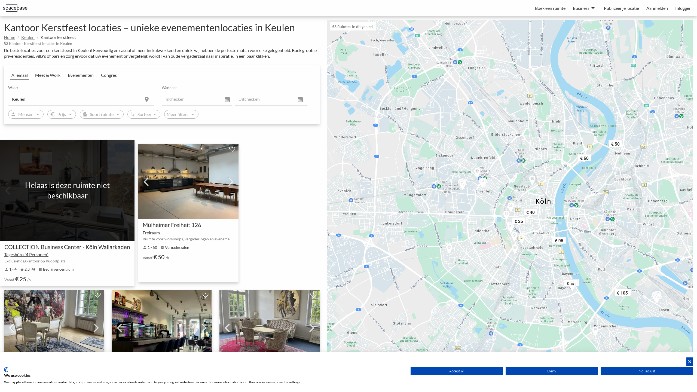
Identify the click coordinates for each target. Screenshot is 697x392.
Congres (109, 75)
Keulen (28, 37)
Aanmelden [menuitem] (657, 8)
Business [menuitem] (581, 8)
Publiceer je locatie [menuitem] (621, 8)
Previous (146, 181)
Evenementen (81, 75)
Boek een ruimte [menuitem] (550, 8)
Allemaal (19, 75)
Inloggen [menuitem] (683, 8)
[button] (526, 222)
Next (231, 181)
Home (9, 37)
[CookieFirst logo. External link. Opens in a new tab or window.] (6, 369)
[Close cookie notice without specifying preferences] (689, 361)
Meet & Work (47, 75)
